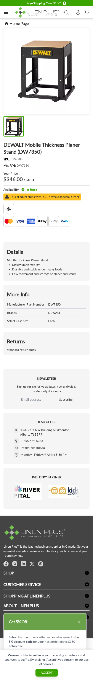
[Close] (79, 622)
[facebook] (6, 563)
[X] (32, 563)
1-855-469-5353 (32, 440)
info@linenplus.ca (33, 447)
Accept (47, 672)
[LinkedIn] (23, 563)
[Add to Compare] (8, 209)
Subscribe (65, 399)
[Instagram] (14, 563)
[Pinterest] (40, 563)
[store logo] (37, 12)
